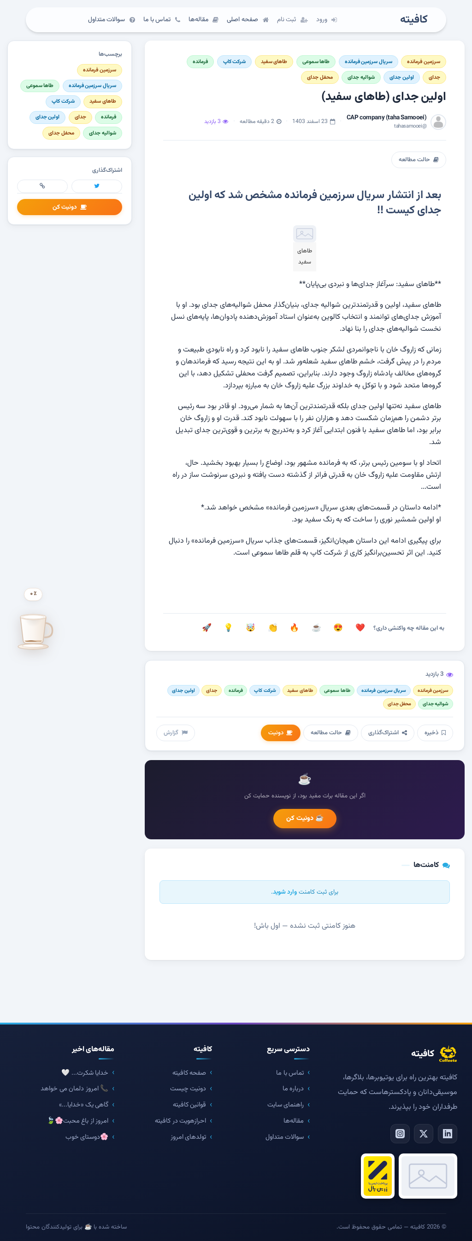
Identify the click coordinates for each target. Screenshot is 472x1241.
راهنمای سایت (285, 1105)
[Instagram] (400, 1133)
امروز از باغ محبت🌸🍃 (78, 1121)
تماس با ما (290, 1073)
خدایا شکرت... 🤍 (84, 1073)
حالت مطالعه (414, 159)
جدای (434, 77)
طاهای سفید (274, 62)
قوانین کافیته (189, 1105)
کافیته (414, 20)
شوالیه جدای (361, 77)
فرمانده (200, 62)
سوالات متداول (285, 1137)
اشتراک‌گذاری (383, 733)
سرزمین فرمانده (423, 62)
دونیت (275, 733)
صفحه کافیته (189, 1073)
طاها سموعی (316, 62)
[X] (423, 1133)
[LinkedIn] (447, 1133)
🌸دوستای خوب (87, 1137)
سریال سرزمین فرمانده (368, 62)
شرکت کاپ (234, 62)
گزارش (171, 733)
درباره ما (293, 1088)
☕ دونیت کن (305, 818)
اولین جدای (401, 77)
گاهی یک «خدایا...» (83, 1105)
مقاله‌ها (293, 1121)
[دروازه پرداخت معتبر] (378, 1176)
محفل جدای (320, 77)
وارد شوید (285, 892)
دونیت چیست (188, 1088)
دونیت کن (65, 207)
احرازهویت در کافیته (180, 1121)
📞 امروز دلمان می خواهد (74, 1088)
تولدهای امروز (188, 1137)
